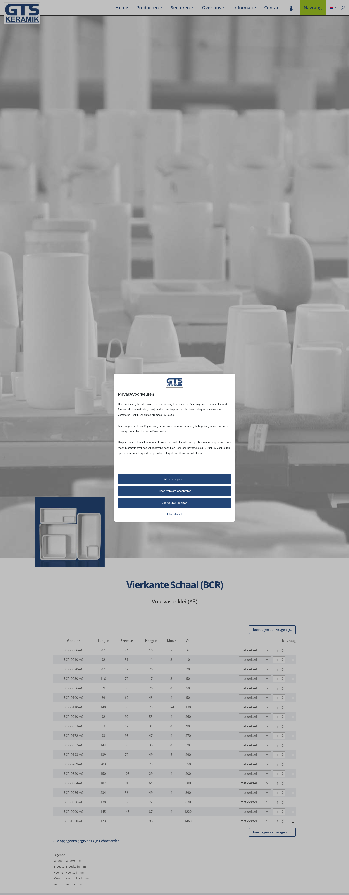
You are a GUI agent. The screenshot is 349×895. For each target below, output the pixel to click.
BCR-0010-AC (73, 659)
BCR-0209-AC (73, 764)
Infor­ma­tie (244, 8)
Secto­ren (180, 8)
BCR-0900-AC (73, 811)
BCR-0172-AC (73, 735)
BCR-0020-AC (73, 669)
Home (121, 8)
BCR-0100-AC (73, 697)
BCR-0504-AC (73, 783)
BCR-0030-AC (73, 678)
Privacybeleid (174, 514)
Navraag (313, 8)
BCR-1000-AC (73, 821)
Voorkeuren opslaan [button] (174, 502)
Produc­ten (147, 8)
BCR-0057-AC (73, 745)
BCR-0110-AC (73, 707)
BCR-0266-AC (73, 792)
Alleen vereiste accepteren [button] (174, 490)
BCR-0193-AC (73, 754)
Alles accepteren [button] (174, 479)
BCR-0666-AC (73, 802)
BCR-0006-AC (73, 650)
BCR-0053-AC (73, 726)
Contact (272, 8)
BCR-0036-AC (73, 688)
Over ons (211, 8)
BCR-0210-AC (73, 716)
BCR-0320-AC (73, 773)
